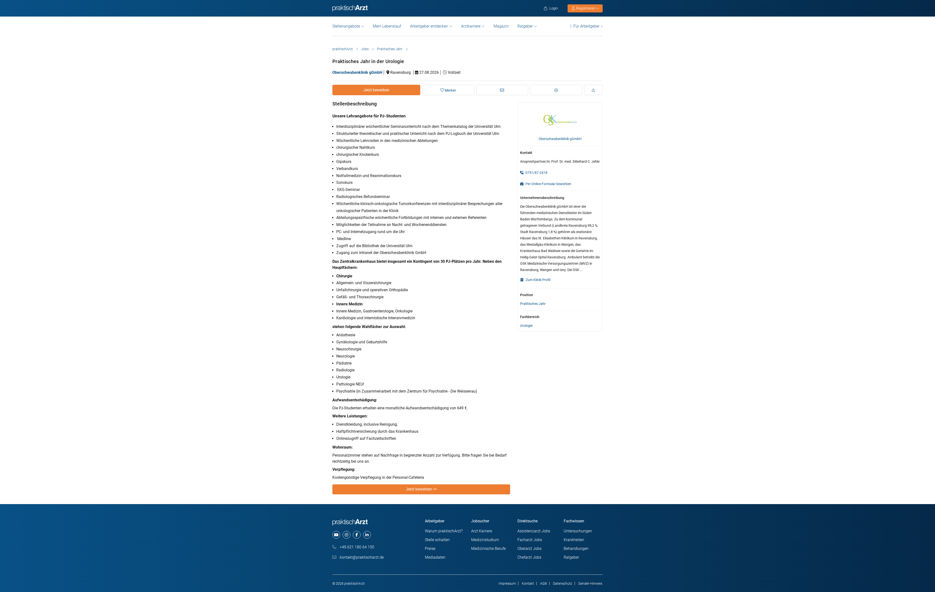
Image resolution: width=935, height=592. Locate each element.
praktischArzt (342, 49)
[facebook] (357, 535)
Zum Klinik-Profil (537, 280)
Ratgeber (525, 26)
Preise (430, 548)
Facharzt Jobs (529, 539)
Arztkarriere (470, 26)
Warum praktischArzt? (444, 531)
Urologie (526, 326)
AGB (543, 583)
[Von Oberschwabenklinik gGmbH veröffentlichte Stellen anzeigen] (560, 120)
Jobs (365, 49)
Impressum (507, 583)
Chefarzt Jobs (529, 557)
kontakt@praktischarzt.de (361, 557)
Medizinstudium (485, 539)
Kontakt (528, 583)
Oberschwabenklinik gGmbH (357, 72)
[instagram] (346, 535)
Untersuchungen (578, 531)
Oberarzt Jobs (529, 548)
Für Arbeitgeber (586, 26)
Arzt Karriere (481, 531)
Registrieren (585, 8)
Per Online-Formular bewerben (548, 184)
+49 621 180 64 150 (356, 547)
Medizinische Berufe (488, 548)
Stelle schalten (437, 539)
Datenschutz (562, 583)
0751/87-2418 (536, 173)
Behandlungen (576, 548)
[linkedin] (367, 535)
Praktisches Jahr (389, 49)
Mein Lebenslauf (387, 26)
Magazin (501, 26)
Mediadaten (435, 557)
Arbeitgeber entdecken (429, 26)
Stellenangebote (346, 26)
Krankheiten (574, 539)
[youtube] (336, 535)
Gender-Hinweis (590, 583)
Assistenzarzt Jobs (533, 531)
